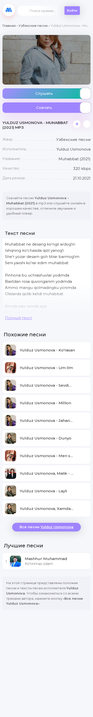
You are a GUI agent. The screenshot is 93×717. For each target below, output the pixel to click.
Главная (9, 26)
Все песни (46, 527)
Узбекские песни (33, 26)
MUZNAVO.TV (8, 10)
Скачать (44, 107)
